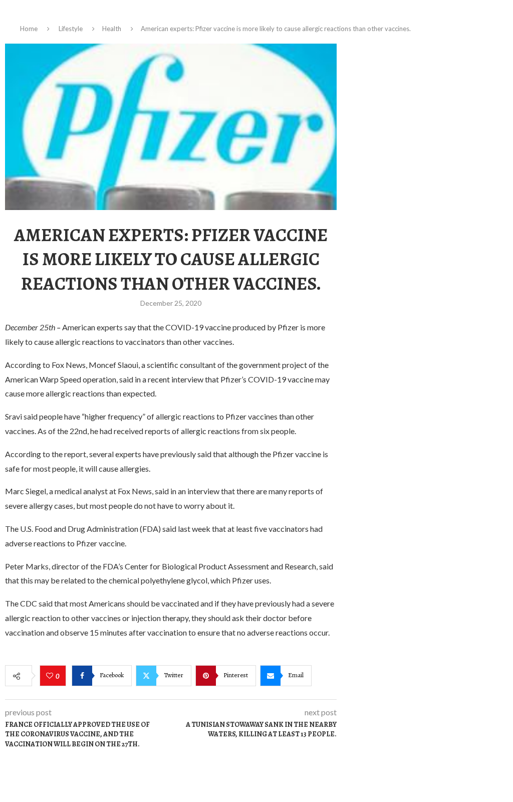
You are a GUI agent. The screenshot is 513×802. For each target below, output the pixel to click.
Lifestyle (71, 29)
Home (29, 29)
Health (111, 29)
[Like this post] (51, 676)
